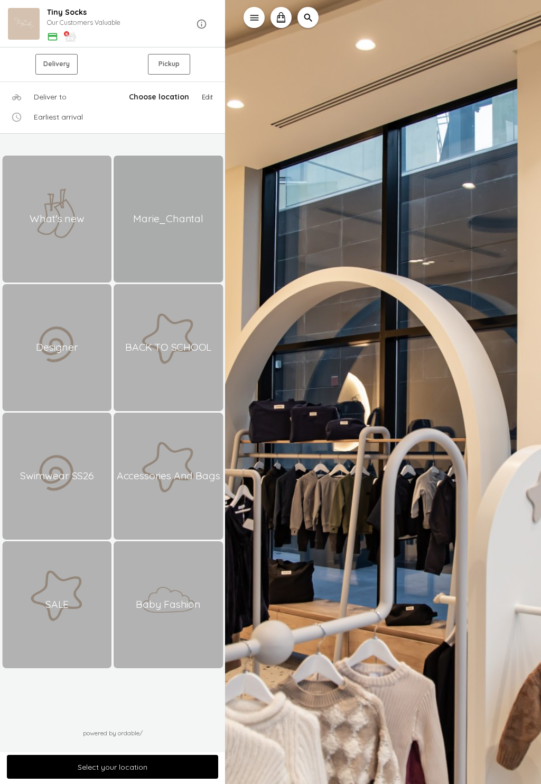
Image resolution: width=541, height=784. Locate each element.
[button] (113, 24)
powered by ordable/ (113, 733)
